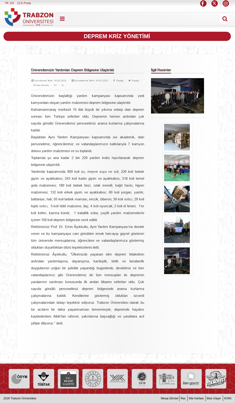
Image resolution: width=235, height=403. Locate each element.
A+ (55, 85)
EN (12, 3)
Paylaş (119, 80)
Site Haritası (196, 398)
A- (63, 85)
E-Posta (25, 3)
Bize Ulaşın (214, 398)
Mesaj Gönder (170, 398)
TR (6, 3)
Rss (183, 398)
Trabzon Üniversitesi (23, 398)
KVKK (228, 398)
